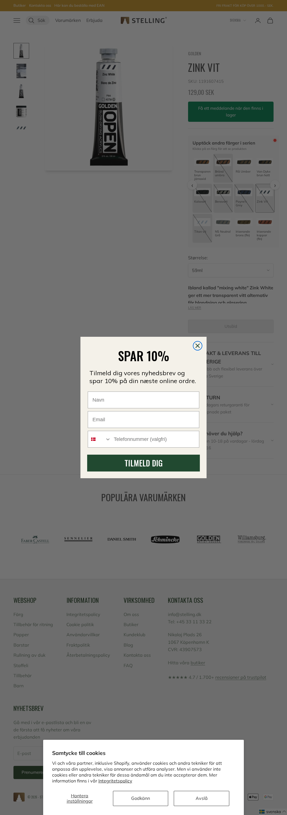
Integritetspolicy (115, 781)
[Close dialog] (197, 345)
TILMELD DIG (143, 463)
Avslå (202, 798)
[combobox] (99, 439)
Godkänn (140, 798)
